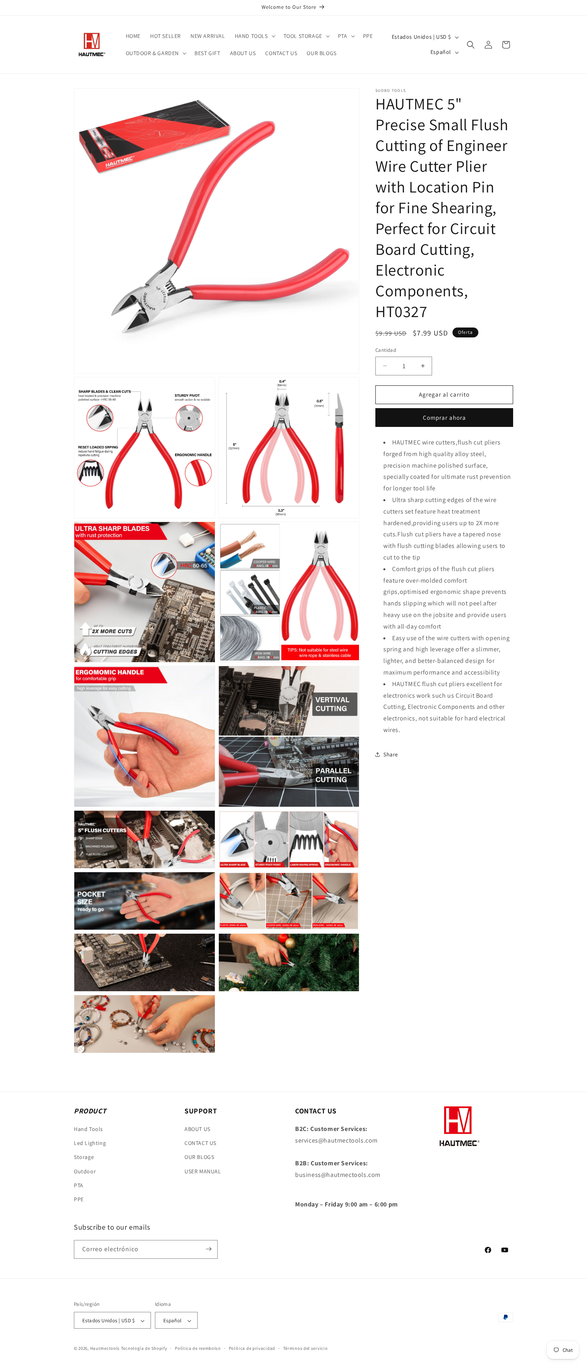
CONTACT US (200, 1143)
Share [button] (390, 754)
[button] (254, 36)
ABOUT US (197, 1129)
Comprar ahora (444, 417)
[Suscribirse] (208, 1249)
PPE (79, 1199)
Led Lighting (90, 1143)
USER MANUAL (202, 1171)
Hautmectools (105, 1348)
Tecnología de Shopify (144, 1348)
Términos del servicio (305, 1348)
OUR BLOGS (199, 1157)
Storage (84, 1157)
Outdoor (85, 1171)
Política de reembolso (198, 1348)
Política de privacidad (252, 1348)
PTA (78, 1185)
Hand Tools (88, 1129)
